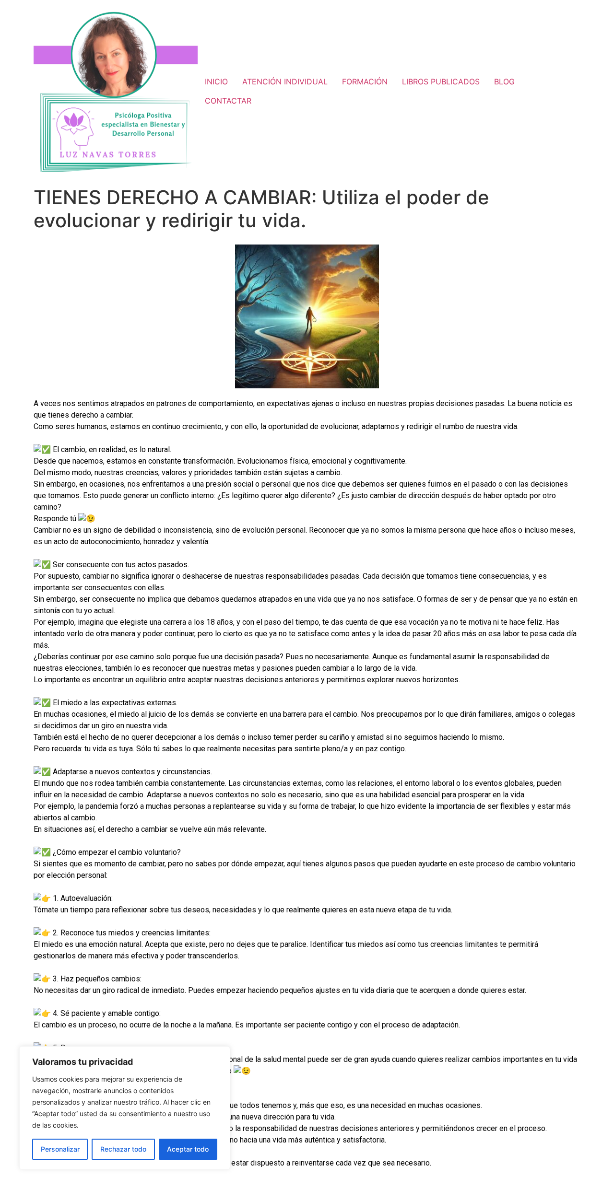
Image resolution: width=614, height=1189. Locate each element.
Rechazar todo (123, 1149)
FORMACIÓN (365, 81)
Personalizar (60, 1149)
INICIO (216, 81)
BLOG (504, 81)
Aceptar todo (188, 1149)
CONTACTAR (228, 100)
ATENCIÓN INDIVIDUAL (285, 81)
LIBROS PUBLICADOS (441, 81)
